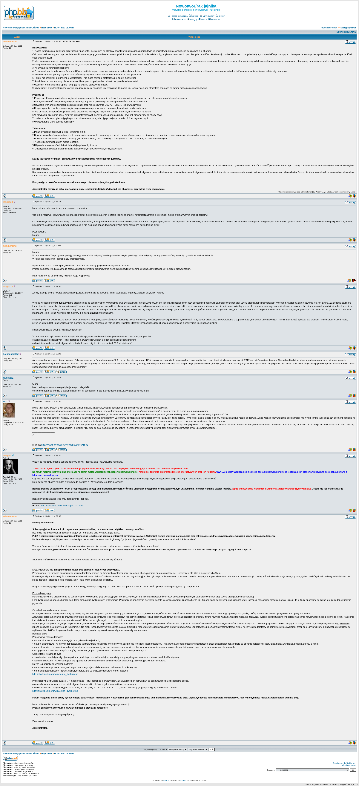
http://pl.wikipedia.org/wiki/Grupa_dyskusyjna (55, 691)
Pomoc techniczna (179, 16)
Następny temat (348, 28)
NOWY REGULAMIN (64, 28)
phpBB (166, 780)
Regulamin (46, 28)
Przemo (183, 780)
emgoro (7, 455)
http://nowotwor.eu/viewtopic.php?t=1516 (62, 505)
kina (5, 401)
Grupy (222, 16)
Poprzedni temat (329, 28)
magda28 (8, 202)
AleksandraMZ (11, 354)
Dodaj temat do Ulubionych (344, 763)
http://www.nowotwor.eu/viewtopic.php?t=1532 (64, 445)
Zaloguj (193, 19)
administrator (10, 41)
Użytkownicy (208, 16)
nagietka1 (8, 378)
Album (204, 19)
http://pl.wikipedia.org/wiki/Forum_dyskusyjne (55, 674)
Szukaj (195, 16)
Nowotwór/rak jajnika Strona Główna (21, 28)
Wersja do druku (349, 765)
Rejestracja (180, 19)
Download (215, 19)
